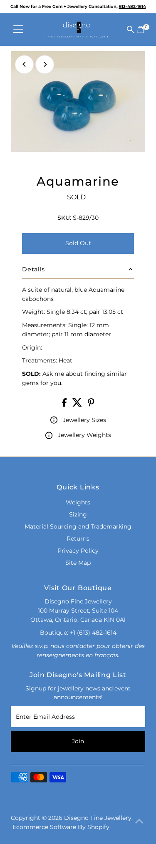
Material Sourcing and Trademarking (78, 526)
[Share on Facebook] (65, 404)
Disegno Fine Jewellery (97, 818)
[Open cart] (140, 29)
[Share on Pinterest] (91, 404)
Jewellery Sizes (84, 420)
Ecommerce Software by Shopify (60, 827)
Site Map (78, 562)
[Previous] (24, 64)
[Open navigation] (18, 29)
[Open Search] (130, 29)
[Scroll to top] (139, 821)
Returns (78, 538)
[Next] (44, 64)
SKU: (64, 217)
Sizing (78, 514)
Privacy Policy (78, 550)
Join (78, 741)
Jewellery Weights (84, 435)
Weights (78, 502)
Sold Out (78, 243)
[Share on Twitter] (78, 404)
